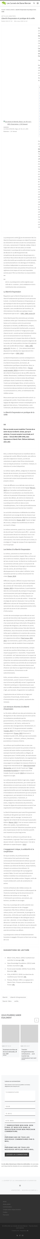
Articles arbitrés (10, 9)
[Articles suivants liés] (37, 1020)
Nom (7, 1106)
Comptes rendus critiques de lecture (12, 1209)
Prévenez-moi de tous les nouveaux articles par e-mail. (19, 1148)
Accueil (3, 9)
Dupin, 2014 (21, 520)
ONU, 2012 (19, 353)
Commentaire (12, 1092)
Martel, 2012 (13, 822)
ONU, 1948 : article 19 (28, 314)
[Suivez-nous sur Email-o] (22, 1235)
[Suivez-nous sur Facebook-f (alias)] (19, 1235)
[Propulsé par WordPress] (27, 1230)
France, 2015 (18, 733)
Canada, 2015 (8, 731)
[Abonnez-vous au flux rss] (17, 1235)
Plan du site (6, 1215)
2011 (24, 844)
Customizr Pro (15, 1230)
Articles (4, 1201)
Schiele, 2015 (8, 588)
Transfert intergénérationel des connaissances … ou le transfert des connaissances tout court (28, 1054)
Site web (9, 1120)
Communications (7, 1207)
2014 (21, 773)
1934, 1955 (7, 442)
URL (22, 960)
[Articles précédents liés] (32, 1020)
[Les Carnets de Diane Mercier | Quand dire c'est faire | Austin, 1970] (3, 3)
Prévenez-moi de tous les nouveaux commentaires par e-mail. (20, 1139)
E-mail (8, 1113)
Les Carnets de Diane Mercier (19, 1226)
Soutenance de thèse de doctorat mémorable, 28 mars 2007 (10, 1052)
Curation (5, 1212)
